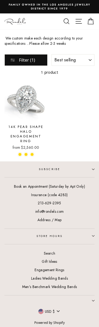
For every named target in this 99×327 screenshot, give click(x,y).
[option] (49, 7)
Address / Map (49, 219)
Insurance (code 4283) (49, 194)
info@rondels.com (49, 211)
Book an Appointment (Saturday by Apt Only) (49, 186)
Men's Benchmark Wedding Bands (49, 286)
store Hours (49, 236)
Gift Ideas (49, 261)
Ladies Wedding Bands (49, 278)
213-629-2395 (49, 203)
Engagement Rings (49, 269)
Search (49, 253)
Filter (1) (26, 60)
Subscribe (49, 169)
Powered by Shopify (49, 322)
